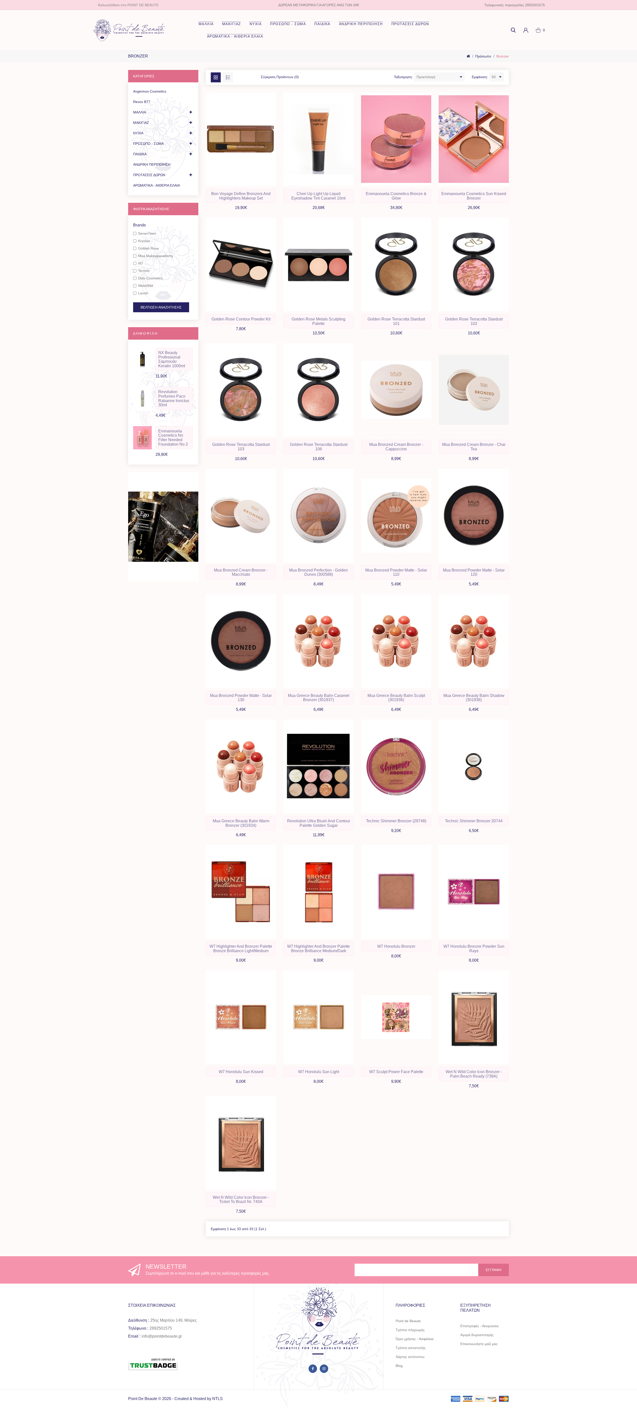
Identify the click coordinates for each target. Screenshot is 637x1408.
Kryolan (144, 241)
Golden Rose (148, 248)
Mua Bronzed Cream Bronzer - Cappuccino (396, 446)
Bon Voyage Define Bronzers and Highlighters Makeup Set (240, 196)
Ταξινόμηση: (403, 77)
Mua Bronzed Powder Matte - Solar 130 (241, 697)
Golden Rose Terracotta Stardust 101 (396, 321)
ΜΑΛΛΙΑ (206, 24)
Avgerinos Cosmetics (149, 91)
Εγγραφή (493, 1270)
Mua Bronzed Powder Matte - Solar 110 (396, 572)
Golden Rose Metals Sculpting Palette (318, 321)
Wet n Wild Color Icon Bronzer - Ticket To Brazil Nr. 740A (241, 1199)
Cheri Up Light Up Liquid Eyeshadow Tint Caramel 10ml (318, 196)
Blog (399, 1366)
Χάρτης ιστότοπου (410, 1357)
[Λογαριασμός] (525, 30)
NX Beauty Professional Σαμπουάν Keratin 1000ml (171, 359)
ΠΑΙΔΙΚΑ (322, 24)
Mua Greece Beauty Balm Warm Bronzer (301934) (241, 823)
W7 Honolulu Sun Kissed (241, 1072)
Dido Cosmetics (150, 278)
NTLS (217, 1399)
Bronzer (502, 56)
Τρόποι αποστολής (411, 1348)
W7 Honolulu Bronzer (396, 946)
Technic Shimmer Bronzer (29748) (396, 821)
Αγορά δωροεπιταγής (477, 1335)
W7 (140, 263)
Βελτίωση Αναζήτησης (161, 307)
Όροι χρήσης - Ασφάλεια (414, 1339)
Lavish (143, 293)
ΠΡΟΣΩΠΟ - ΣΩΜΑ (288, 24)
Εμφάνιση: (480, 77)
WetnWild (145, 286)
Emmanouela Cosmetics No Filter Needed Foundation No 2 (173, 437)
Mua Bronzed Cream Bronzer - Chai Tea (473, 446)
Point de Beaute (408, 1321)
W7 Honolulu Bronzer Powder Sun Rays (473, 948)
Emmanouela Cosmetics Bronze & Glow (396, 196)
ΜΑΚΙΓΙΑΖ (231, 24)
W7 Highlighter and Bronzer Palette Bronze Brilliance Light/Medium (241, 948)
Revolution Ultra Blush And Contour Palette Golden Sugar (318, 823)
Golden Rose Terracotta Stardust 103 (241, 446)
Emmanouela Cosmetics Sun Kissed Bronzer (473, 196)
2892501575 (161, 1328)
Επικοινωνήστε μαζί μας (479, 1344)
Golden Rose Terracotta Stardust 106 (318, 446)
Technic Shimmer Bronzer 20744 (474, 821)
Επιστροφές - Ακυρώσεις (479, 1326)
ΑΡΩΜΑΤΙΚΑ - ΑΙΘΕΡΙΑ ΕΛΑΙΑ (235, 36)
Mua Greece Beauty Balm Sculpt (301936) (396, 697)
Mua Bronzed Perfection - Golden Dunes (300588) (318, 572)
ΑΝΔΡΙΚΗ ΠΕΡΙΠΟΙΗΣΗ (361, 24)
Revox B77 (141, 102)
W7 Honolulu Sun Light (318, 1072)
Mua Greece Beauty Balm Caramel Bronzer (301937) (318, 697)
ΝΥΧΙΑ (256, 24)
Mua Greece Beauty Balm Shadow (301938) (473, 697)
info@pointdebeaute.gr (162, 1336)
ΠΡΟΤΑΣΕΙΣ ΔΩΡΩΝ (410, 24)
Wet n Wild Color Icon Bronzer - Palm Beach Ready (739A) (474, 1074)
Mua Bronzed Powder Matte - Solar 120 (474, 572)
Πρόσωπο (483, 56)
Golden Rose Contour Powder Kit (241, 319)
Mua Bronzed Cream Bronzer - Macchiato (241, 572)
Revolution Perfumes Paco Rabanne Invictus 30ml (173, 398)
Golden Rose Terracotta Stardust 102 (474, 321)
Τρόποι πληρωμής (410, 1330)
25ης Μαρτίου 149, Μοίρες (173, 1320)
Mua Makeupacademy (155, 256)
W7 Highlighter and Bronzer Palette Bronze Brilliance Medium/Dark (318, 948)
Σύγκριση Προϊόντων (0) (280, 77)
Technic (144, 271)
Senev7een (147, 233)
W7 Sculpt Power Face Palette (396, 1072)
